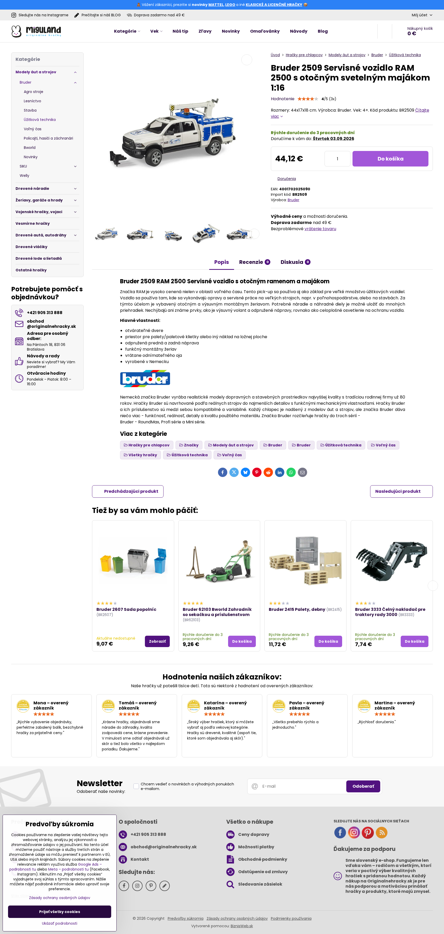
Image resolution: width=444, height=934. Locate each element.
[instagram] (354, 837)
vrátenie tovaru (320, 229)
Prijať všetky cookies (59, 911)
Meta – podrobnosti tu (68, 869)
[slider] (308, 99)
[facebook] (340, 837)
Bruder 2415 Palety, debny (297, 609)
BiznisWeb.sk (242, 926)
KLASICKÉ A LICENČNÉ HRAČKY (274, 4)
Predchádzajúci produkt (131, 491)
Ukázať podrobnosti (59, 923)
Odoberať (363, 786)
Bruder (293, 199)
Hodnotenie (282, 99)
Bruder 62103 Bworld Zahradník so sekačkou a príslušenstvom (217, 612)
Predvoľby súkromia (185, 918)
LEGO (230, 4)
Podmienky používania (291, 918)
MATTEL (215, 4)
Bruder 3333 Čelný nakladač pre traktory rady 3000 (390, 612)
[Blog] (381, 837)
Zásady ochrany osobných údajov (237, 918)
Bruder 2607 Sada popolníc (126, 609)
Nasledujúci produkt (398, 491)
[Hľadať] (385, 31)
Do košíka (391, 158)
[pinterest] (368, 837)
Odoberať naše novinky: (101, 791)
